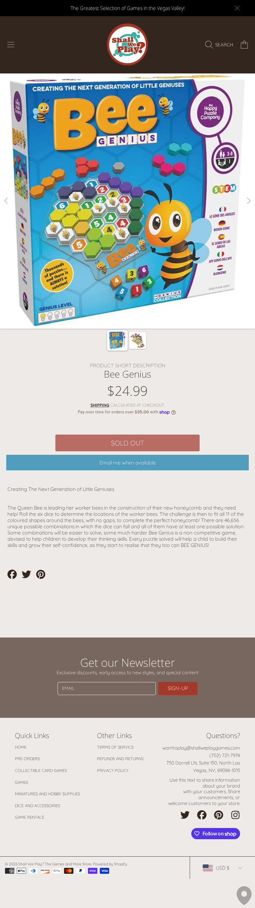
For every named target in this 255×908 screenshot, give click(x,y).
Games (21, 782)
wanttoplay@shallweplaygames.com (201, 748)
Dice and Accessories (37, 805)
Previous (6, 201)
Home (20, 747)
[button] (11, 45)
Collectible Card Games (41, 770)
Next (248, 201)
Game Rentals (29, 817)
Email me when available (128, 462)
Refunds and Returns (120, 758)
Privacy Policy (112, 770)
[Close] (237, 8)
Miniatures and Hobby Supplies (47, 793)
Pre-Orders (27, 758)
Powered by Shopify (110, 864)
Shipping (99, 404)
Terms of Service (115, 747)
